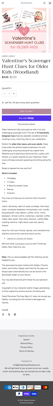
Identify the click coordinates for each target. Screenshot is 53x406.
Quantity (6, 88)
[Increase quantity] (14, 93)
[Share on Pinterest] (15, 315)
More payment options (26, 124)
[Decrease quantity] (4, 93)
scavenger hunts (22, 244)
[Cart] (50, 3)
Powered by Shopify (26, 403)
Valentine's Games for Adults (19, 238)
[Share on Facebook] (3, 315)
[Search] (44, 3)
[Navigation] (2, 3)
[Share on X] (9, 315)
